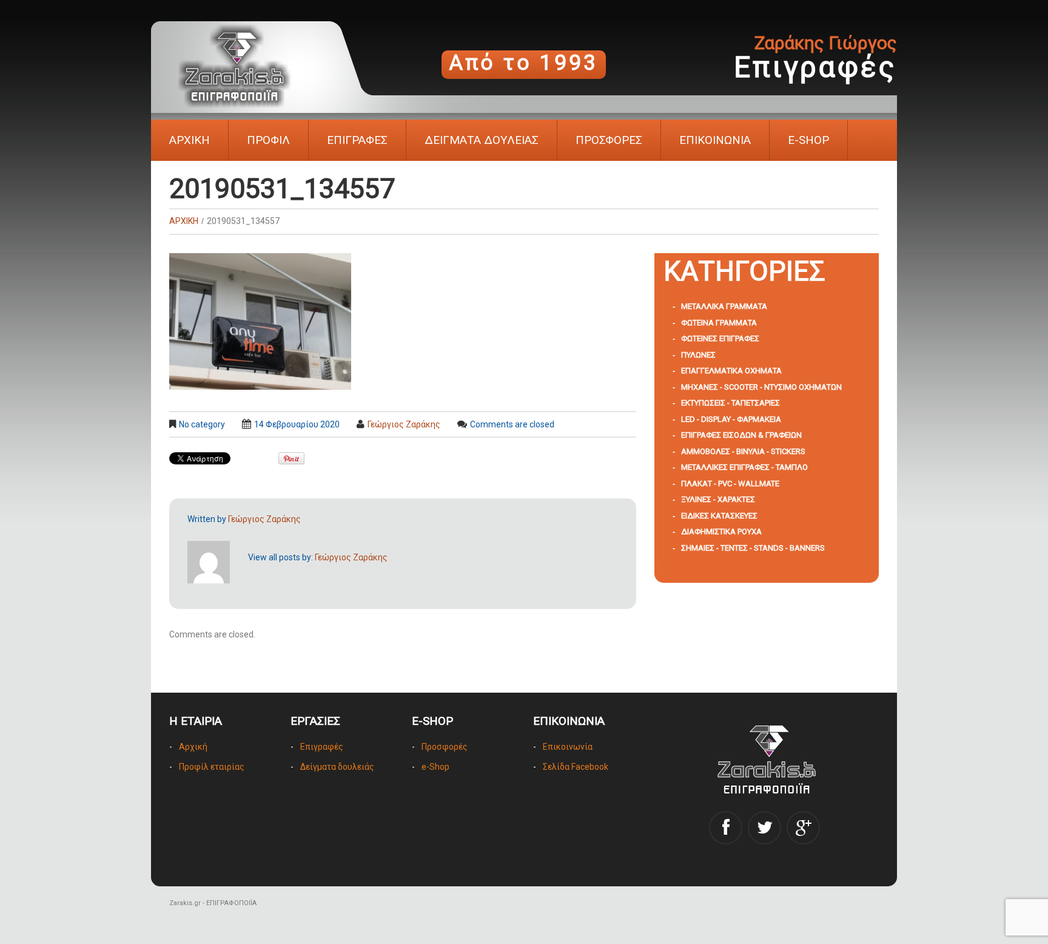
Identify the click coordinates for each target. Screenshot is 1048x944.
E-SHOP (808, 140)
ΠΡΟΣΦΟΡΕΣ (609, 140)
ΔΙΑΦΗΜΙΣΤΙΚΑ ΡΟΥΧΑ (721, 531)
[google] (803, 827)
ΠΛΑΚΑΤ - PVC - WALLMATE (730, 483)
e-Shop (435, 767)
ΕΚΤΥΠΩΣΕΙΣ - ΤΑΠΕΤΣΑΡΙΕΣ (730, 402)
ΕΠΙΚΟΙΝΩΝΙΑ (715, 140)
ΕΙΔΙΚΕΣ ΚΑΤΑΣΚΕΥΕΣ (719, 515)
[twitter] (764, 827)
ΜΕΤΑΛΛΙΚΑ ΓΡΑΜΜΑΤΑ (724, 306)
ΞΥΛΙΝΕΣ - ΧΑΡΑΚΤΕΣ (718, 499)
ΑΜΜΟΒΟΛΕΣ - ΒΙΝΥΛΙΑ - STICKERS (743, 451)
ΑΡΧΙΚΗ (189, 140)
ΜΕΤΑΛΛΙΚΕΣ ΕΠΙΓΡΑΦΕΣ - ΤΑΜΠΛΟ (744, 467)
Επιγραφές (321, 747)
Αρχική (193, 747)
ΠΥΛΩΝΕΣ (698, 354)
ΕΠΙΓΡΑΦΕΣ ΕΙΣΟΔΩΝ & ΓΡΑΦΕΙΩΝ (741, 435)
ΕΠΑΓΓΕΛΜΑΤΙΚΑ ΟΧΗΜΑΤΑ (731, 370)
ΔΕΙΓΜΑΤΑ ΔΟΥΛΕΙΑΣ (482, 140)
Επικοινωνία (568, 747)
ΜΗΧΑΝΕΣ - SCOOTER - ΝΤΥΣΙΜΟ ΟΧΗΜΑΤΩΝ (761, 387)
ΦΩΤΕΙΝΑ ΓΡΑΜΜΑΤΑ (719, 322)
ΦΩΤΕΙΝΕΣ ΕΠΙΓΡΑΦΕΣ (720, 338)
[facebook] (725, 827)
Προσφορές (445, 747)
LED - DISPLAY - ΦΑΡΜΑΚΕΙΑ (731, 419)
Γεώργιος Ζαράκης (404, 424)
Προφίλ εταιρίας (211, 767)
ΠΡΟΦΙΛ (268, 140)
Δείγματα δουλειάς (337, 767)
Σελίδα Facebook (575, 767)
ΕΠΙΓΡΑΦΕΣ (357, 140)
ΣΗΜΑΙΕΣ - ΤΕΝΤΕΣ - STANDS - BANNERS (753, 547)
